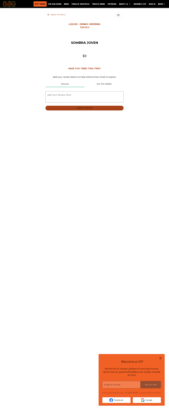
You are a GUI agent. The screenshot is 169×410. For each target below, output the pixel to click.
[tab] (64, 84)
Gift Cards (40, 4)
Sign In (152, 4)
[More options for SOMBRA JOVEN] (118, 15)
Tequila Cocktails (80, 4)
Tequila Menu (98, 4)
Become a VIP (140, 4)
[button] (125, 4)
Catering (112, 4)
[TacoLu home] (14, 4)
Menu (66, 4)
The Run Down (54, 4)
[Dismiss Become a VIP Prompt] (160, 358)
